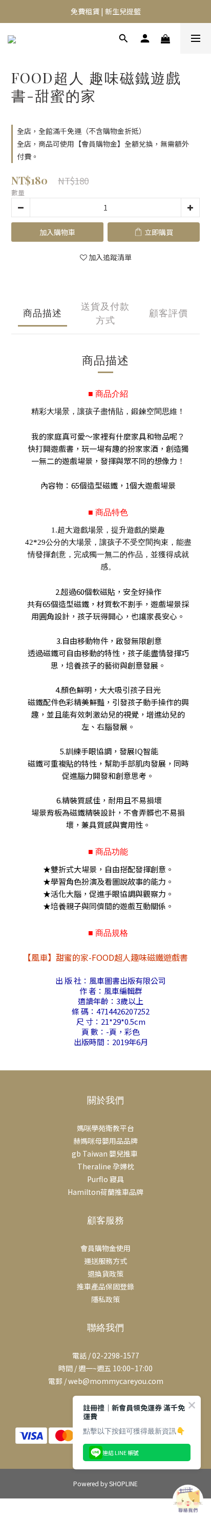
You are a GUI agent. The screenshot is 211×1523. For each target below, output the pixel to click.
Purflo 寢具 (105, 1179)
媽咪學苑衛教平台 (105, 1128)
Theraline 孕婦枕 (105, 1166)
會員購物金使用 (105, 1248)
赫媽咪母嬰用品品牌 (105, 1141)
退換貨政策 (105, 1273)
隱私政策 (105, 1299)
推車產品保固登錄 (105, 1286)
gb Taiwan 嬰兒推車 (105, 1153)
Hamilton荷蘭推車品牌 (105, 1192)
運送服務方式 (105, 1261)
